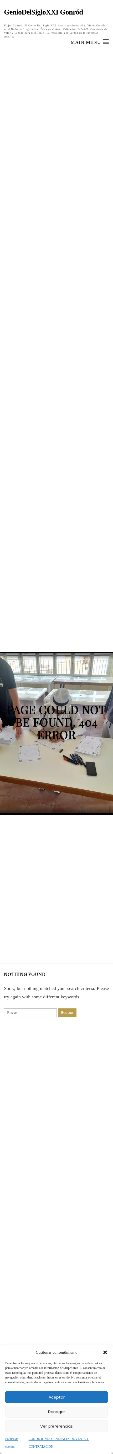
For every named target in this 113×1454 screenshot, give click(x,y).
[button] (105, 1352)
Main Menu (86, 42)
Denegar (56, 1411)
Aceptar (57, 1397)
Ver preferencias (56, 1426)
